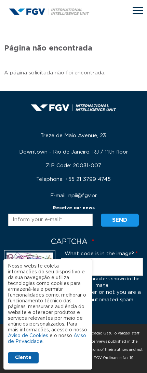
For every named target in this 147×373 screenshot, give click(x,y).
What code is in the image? (99, 253)
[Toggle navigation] (138, 10)
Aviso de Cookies (28, 335)
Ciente (23, 357)
